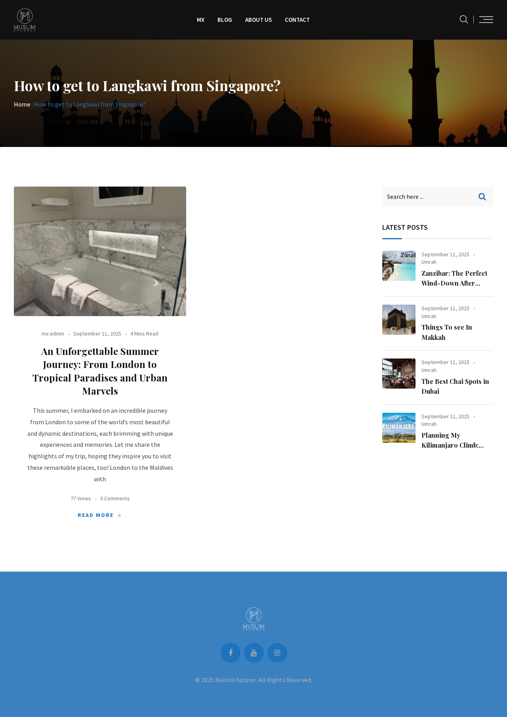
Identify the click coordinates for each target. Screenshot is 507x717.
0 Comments (115, 498)
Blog (224, 19)
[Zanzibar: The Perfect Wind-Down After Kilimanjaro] (399, 266)
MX (200, 19)
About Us (258, 19)
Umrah (428, 261)
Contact (297, 19)
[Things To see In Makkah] (399, 320)
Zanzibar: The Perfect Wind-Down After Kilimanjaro (454, 283)
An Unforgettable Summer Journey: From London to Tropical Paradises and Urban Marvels (100, 371)
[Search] (463, 19)
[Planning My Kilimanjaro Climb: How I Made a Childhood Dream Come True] (399, 428)
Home (22, 104)
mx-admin (53, 333)
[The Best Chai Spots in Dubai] (399, 373)
